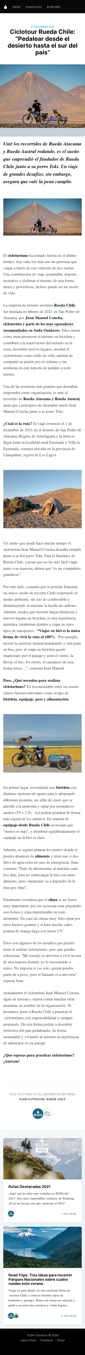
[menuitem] (16, 7)
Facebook (46, 1340)
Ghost (61, 1340)
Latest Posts (28, 1340)
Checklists (34, 6)
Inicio (16, 6)
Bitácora (53, 6)
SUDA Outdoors (32, 1099)
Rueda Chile (56, 1099)
